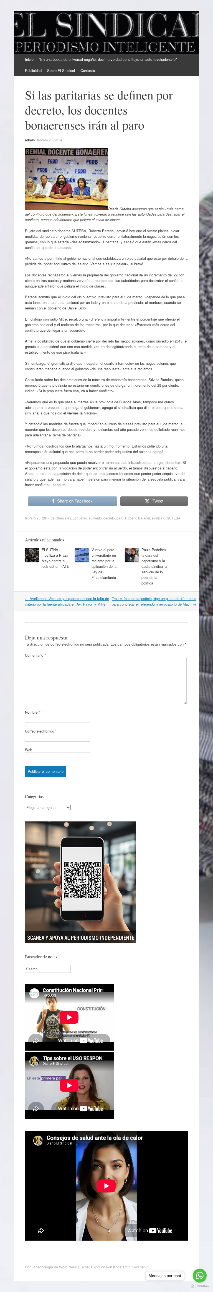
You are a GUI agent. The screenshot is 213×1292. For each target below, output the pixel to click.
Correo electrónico (41, 731)
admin (30, 140)
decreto (109, 518)
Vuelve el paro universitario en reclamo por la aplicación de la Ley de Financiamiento (104, 563)
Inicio (29, 59)
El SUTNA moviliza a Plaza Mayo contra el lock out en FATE (55, 558)
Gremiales (63, 518)
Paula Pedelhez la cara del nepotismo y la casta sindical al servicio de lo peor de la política (154, 566)
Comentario (35, 655)
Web (28, 749)
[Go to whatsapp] (200, 1276)
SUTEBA (173, 518)
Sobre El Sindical (61, 70)
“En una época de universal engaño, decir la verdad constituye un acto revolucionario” (108, 59)
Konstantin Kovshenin (130, 1266)
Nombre (32, 712)
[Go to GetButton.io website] (200, 1286)
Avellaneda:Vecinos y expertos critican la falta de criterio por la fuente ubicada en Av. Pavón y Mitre (67, 601)
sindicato (158, 518)
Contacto (87, 70)
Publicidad (33, 70)
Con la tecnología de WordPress (51, 1266)
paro (119, 518)
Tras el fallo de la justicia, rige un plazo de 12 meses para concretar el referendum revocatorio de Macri (154, 601)
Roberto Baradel (137, 518)
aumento (95, 518)
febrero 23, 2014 (49, 140)
